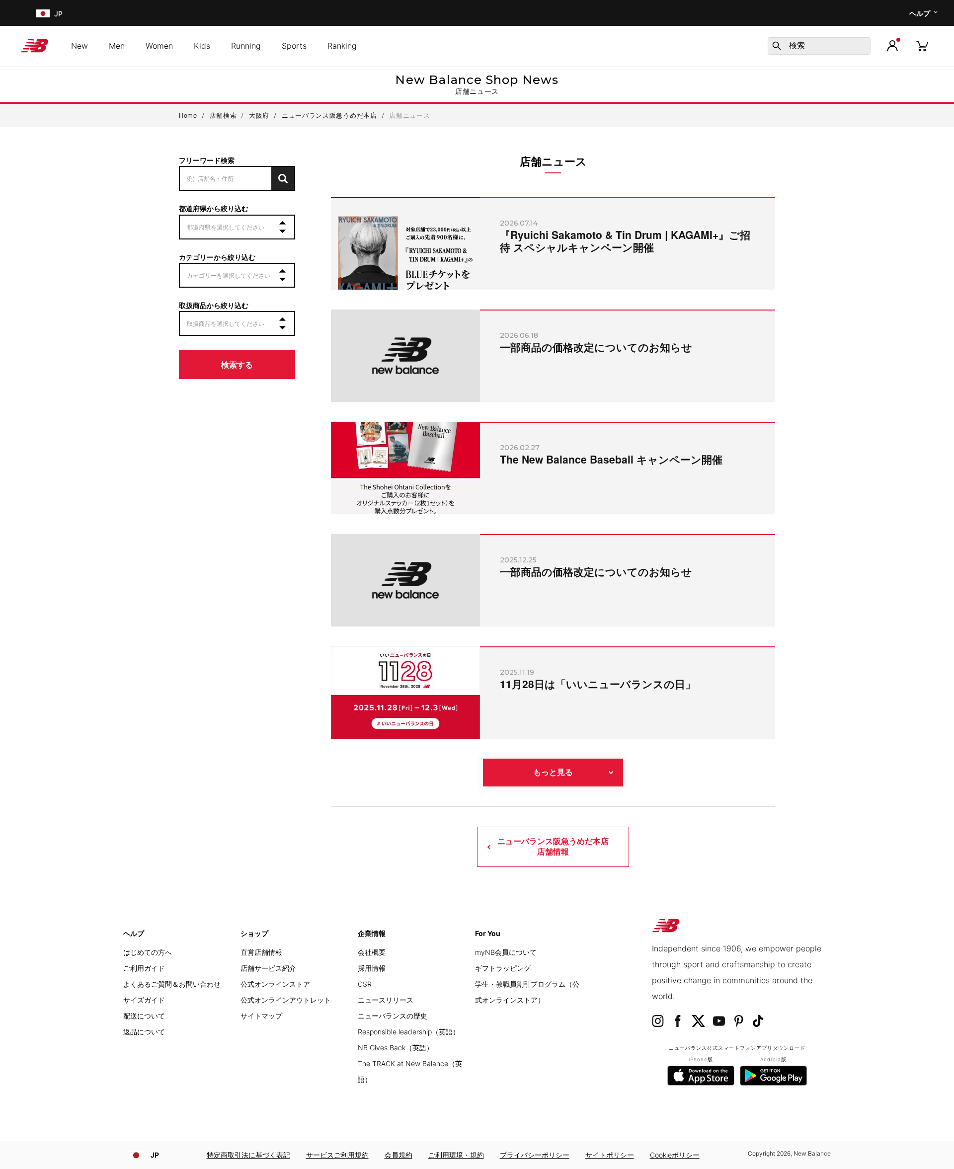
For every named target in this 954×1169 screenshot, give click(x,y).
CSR (365, 984)
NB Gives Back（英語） (395, 1047)
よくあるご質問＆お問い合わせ (172, 984)
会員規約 (398, 1155)
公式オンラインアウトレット (285, 1000)
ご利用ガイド (144, 968)
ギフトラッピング (503, 968)
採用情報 (372, 968)
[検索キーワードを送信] (777, 46)
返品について (144, 1031)
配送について (144, 1016)
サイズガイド (144, 1000)
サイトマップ (261, 1016)
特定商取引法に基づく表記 (248, 1155)
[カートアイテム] (922, 45)
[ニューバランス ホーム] (38, 46)
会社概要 (372, 952)
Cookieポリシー (675, 1155)
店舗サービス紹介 (268, 968)
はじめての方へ (147, 952)
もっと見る (553, 772)
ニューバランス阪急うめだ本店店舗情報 (553, 846)
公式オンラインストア (275, 984)
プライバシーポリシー (534, 1155)
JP (155, 1155)
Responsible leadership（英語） (409, 1031)
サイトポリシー (609, 1155)
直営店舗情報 (261, 952)
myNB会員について (506, 952)
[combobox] (819, 46)
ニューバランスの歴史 (392, 1016)
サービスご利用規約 (337, 1155)
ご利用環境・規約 (456, 1155)
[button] (892, 46)
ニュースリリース (385, 1000)
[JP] (42, 13)
